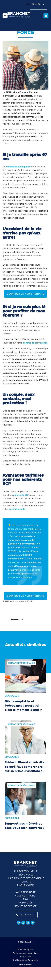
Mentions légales (25, 949)
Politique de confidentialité (25, 960)
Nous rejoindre (25, 892)
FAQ (25, 899)
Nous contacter (25, 896)
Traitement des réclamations (25, 953)
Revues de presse (25, 906)
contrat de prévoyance (18, 167)
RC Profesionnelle (25, 871)
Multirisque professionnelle (25, 878)
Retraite (25, 882)
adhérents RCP (21, 495)
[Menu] (5, 15)
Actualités (26, 903)
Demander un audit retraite (25, 294)
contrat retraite (17, 509)
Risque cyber (25, 885)
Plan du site (25, 956)
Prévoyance (25, 875)
